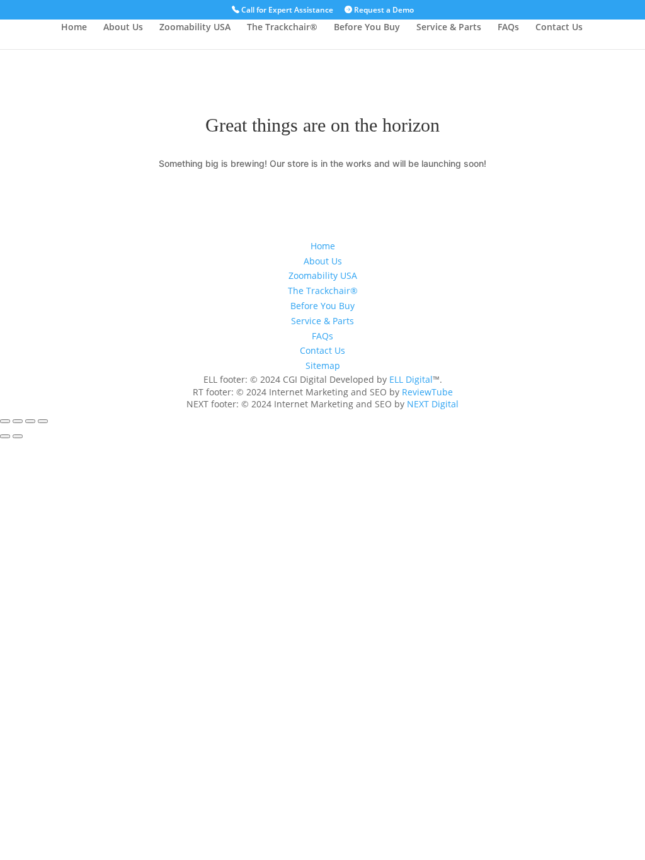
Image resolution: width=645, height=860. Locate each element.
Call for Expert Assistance (286, 10)
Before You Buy (367, 28)
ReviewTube (427, 392)
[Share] (30, 421)
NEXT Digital (433, 404)
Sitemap (322, 365)
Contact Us (559, 28)
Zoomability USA (195, 28)
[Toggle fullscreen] (18, 421)
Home (74, 28)
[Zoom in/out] (5, 421)
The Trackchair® (282, 28)
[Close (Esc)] (43, 421)
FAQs (508, 28)
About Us (123, 28)
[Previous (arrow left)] (5, 436)
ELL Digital (411, 379)
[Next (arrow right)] (18, 436)
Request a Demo (383, 10)
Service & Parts (448, 28)
